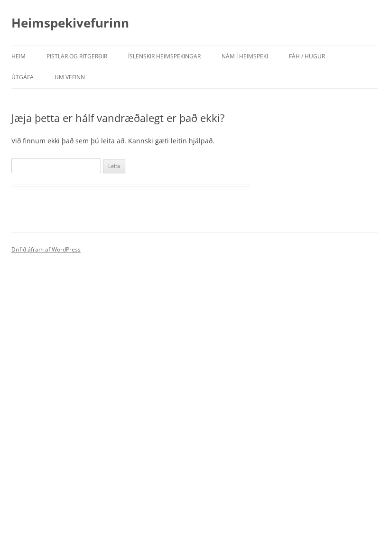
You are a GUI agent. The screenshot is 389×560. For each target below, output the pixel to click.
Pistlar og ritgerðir (76, 56)
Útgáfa (22, 77)
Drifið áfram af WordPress (46, 249)
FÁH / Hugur (307, 56)
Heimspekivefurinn (70, 22)
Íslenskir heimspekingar (164, 56)
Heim (18, 56)
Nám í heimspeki (245, 56)
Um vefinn (70, 77)
